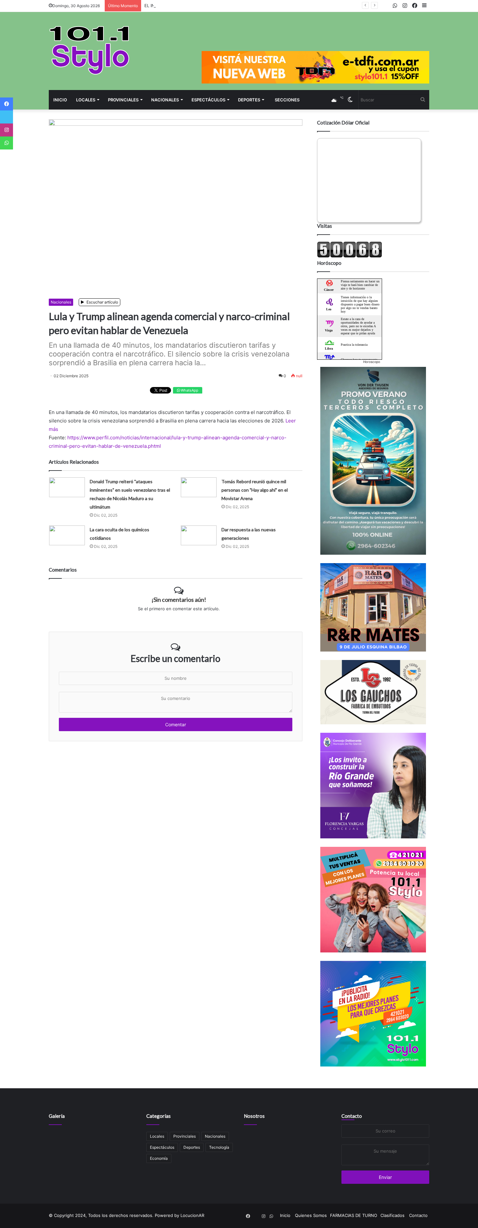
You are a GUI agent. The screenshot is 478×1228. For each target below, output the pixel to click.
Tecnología (219, 1147)
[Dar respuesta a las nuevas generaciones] (199, 535)
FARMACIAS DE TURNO (353, 1215)
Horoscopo (371, 362)
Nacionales (165, 99)
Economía (159, 1158)
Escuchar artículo (102, 302)
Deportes (249, 99)
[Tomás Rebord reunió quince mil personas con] (199, 487)
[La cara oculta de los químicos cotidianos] (67, 535)
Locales (85, 99)
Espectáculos (208, 99)
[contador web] (349, 256)
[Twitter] (6, 116)
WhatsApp (189, 390)
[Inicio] (89, 50)
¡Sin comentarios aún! (179, 599)
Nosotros (254, 1116)
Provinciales (123, 99)
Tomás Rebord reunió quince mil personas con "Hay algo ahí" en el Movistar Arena (254, 490)
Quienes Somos (311, 1215)
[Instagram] (6, 129)
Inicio (60, 99)
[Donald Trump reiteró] (67, 487)
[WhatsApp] (6, 142)
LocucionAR (192, 1215)
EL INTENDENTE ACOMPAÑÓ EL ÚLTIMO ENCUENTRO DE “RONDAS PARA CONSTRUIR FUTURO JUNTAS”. (251, 5)
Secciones (287, 99)
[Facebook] (6, 103)
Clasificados (392, 1215)
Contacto (351, 1116)
